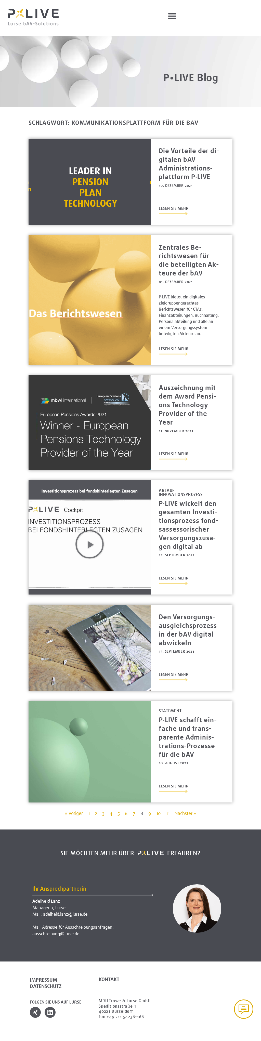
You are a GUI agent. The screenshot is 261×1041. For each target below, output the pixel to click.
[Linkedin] (50, 1012)
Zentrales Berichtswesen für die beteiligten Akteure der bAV (188, 260)
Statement (170, 711)
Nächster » (185, 813)
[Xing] (35, 1012)
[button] (172, 16)
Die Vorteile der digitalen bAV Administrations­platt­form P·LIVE (189, 163)
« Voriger (74, 813)
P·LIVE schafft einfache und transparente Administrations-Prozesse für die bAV (187, 737)
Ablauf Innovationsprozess (180, 492)
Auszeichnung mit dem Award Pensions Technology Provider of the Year (187, 405)
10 (158, 813)
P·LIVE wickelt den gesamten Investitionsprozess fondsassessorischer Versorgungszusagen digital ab (188, 525)
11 (167, 813)
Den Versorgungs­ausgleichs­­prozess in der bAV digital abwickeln (188, 629)
